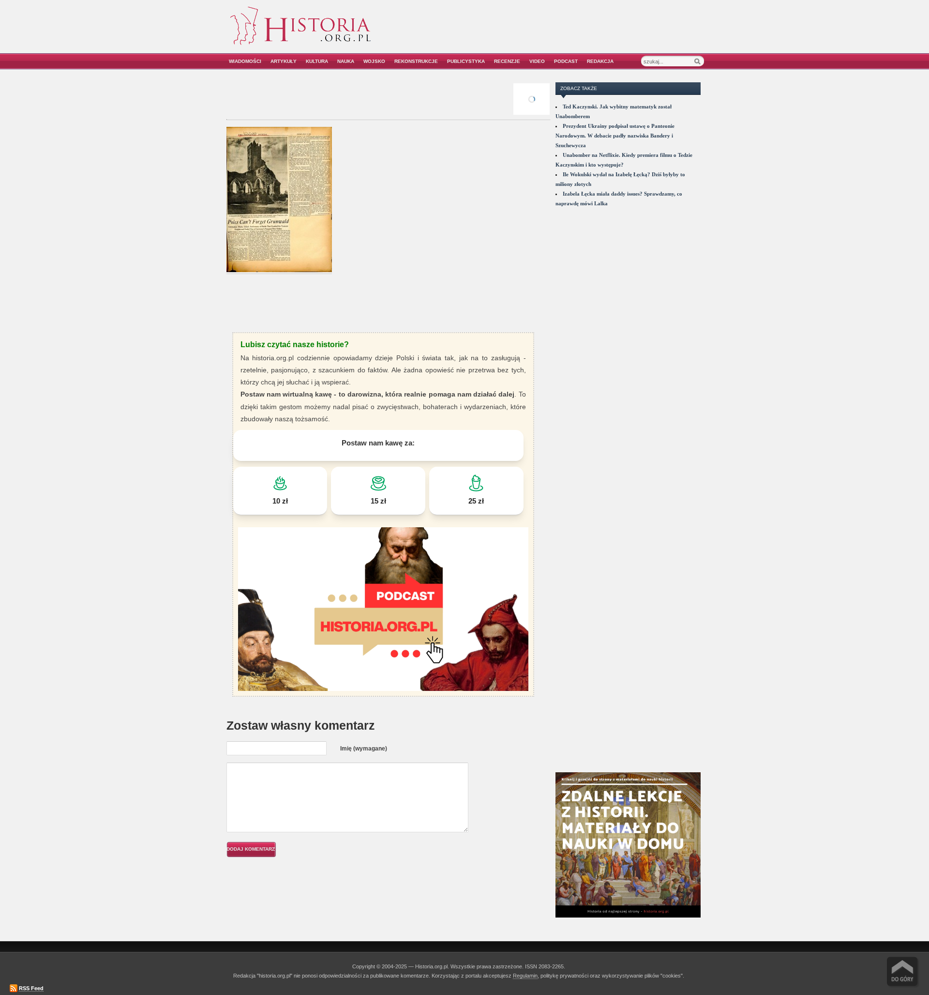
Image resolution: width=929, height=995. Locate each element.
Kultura (317, 61)
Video (537, 61)
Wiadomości (245, 61)
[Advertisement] (593, 33)
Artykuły (283, 61)
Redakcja (600, 61)
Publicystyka (466, 61)
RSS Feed (31, 988)
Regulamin (525, 976)
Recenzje (507, 61)
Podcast (566, 61)
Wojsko (374, 61)
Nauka (345, 61)
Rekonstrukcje (416, 61)
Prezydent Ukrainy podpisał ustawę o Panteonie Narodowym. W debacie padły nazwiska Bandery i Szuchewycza (614, 135)
